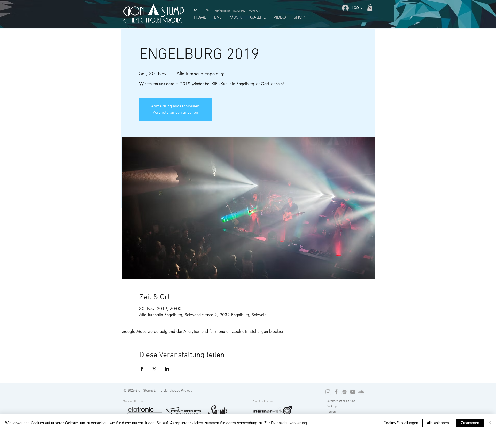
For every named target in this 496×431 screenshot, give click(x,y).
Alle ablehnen (438, 422)
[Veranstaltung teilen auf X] (154, 369)
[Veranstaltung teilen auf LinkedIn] (167, 369)
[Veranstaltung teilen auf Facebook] (141, 369)
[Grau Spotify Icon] (344, 392)
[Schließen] (490, 423)
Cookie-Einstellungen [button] (401, 422)
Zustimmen (470, 422)
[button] (223, 10)
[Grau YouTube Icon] (353, 392)
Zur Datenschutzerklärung (285, 422)
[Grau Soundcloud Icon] (361, 392)
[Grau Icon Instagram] (328, 392)
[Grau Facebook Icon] (336, 392)
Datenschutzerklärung (340, 401)
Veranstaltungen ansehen (175, 112)
